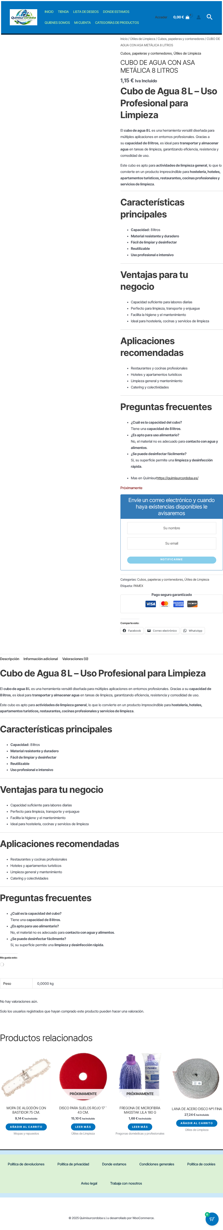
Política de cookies (201, 1164)
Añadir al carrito (26, 1126)
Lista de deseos (86, 12)
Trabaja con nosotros (126, 1183)
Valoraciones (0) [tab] (75, 659)
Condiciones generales (156, 1164)
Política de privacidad (73, 1164)
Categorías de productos (117, 23)
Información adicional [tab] (41, 659)
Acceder (161, 17)
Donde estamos (116, 12)
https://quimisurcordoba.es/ (177, 478)
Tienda (63, 12)
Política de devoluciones (26, 1164)
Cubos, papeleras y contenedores (181, 39)
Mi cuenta (82, 23)
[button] (209, 17)
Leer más (83, 1126)
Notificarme (171, 559)
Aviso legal (89, 1183)
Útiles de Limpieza (142, 39)
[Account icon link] (198, 17)
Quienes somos (57, 23)
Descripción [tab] (9, 659)
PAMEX (138, 586)
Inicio (49, 12)
